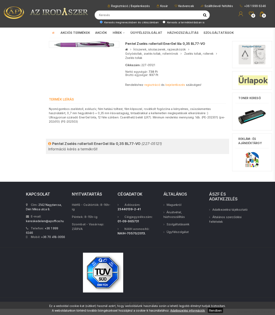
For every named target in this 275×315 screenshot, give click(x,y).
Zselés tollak (134, 58)
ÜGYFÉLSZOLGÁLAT (146, 33)
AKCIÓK (101, 33)
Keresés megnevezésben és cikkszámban (131, 22)
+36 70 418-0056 (53, 237)
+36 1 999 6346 (254, 6)
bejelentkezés (175, 84)
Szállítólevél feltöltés (219, 6)
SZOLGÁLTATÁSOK (219, 33)
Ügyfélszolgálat (177, 232)
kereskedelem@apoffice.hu (45, 221)
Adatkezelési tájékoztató (230, 209)
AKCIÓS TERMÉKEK (75, 33)
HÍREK (118, 33)
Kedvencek (186, 6)
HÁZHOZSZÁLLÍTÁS (182, 33)
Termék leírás (61, 99)
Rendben (215, 310)
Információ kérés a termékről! (105, 146)
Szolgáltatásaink (177, 224)
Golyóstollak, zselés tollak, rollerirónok (151, 53)
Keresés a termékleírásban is (185, 22)
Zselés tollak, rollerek (199, 53)
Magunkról (173, 205)
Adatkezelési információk (187, 310)
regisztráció (152, 84)
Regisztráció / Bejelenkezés (130, 6)
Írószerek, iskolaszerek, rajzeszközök (159, 49)
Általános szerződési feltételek (225, 219)
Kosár (164, 6)
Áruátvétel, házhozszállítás (174, 214)
